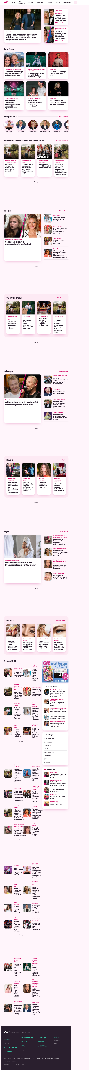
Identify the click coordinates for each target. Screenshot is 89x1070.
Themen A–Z (57, 1040)
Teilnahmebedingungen (10, 1062)
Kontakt (34, 1058)
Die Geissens (48, 745)
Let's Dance (47, 749)
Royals (50, 2)
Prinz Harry (47, 762)
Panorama (42, 1046)
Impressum (27, 1058)
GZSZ (45, 759)
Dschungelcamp (48, 742)
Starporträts (40, 2)
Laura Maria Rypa (49, 752)
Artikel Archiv (11, 1058)
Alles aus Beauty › (61, 620)
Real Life (7, 1044)
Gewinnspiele (67, 2)
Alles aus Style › (64, 531)
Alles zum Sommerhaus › (61, 141)
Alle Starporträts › (63, 116)
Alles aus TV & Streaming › (59, 298)
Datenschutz (20, 1058)
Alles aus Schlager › (63, 371)
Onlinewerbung (49, 1058)
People (13, 2)
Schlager (30, 2)
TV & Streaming (21, 2)
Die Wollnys (47, 755)
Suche (55, 1043)
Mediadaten (40, 1058)
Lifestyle (41, 1042)
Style (56, 2)
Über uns (56, 1058)
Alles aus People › (63, 211)
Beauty (24, 1050)
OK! (6, 2)
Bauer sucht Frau (49, 739)
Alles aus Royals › (61, 460)
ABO (5, 1058)
